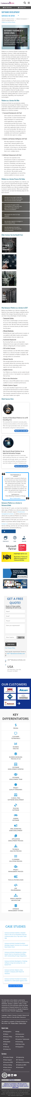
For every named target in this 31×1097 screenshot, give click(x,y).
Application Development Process (15, 840)
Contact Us (7, 1049)
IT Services (20, 1060)
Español (20, 1015)
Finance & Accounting (23, 1062)
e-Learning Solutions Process (15, 860)
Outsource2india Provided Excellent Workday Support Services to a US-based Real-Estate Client (16, 945)
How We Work (15, 1017)
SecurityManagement (5, 247)
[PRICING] (24, 538)
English (9, 1015)
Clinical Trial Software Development (16, 799)
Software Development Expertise (16, 768)
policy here (15, 1087)
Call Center (8, 1070)
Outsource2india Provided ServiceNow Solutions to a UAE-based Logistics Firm (16, 979)
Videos (6, 1034)
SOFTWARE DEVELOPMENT (11, 12)
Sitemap (7, 1046)
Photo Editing (8, 1065)
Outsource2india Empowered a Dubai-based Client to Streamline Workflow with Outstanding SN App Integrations (16, 954)
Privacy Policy (14, 1023)
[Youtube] (15, 1075)
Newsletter (7, 1041)
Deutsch (25, 1015)
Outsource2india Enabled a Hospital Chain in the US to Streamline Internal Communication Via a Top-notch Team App (16, 935)
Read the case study (20, 430)
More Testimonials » (15, 498)
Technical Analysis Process (16, 850)
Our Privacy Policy (10, 648)
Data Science (8, 1067)
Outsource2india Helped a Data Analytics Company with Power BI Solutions (14, 971)
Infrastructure (20, 1034)
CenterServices (4, 297)
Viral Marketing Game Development (15, 829)
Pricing (15, 728)
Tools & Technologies (15, 880)
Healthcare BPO (21, 1065)
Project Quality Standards (15, 788)
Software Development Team (15, 778)
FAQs (6, 1044)
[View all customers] (19, 703)
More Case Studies (14, 986)
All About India (21, 1044)
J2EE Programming (16, 889)
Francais (14, 1015)
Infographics (20, 1046)
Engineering (20, 1057)
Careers (7, 1039)
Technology (20, 1041)
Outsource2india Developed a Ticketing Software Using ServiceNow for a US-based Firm (16, 963)
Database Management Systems (15, 909)
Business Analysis (16, 747)
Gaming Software (15, 819)
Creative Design (9, 1057)
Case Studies (15, 926)
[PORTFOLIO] (6, 538)
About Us (9, 1017)
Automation (20, 1067)
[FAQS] (15, 538)
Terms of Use (19, 1011)
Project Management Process (15, 870)
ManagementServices (5, 281)
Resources (23, 1017)
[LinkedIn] (12, 1075)
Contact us (4, 524)
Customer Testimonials (15, 737)
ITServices (5, 264)
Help (18, 1031)
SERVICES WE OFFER (8, 15)
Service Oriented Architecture (15, 899)
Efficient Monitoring (8, 331)
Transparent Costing (8, 318)
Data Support (8, 1060)
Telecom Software (15, 809)
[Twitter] (9, 1076)
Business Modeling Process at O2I (15, 758)
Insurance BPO (9, 1062)
